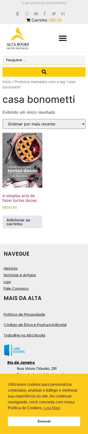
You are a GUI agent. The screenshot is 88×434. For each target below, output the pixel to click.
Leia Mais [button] (52, 408)
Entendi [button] (44, 421)
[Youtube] (35, 13)
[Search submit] (44, 72)
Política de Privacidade (24, 314)
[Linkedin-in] (62, 13)
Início (6, 82)
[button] (62, 38)
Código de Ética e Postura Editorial (35, 324)
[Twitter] (53, 13)
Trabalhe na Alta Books (24, 335)
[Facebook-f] (44, 13)
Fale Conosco (16, 288)
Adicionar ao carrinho (18, 221)
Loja (7, 281)
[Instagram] (26, 13)
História (10, 268)
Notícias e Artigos (20, 274)
